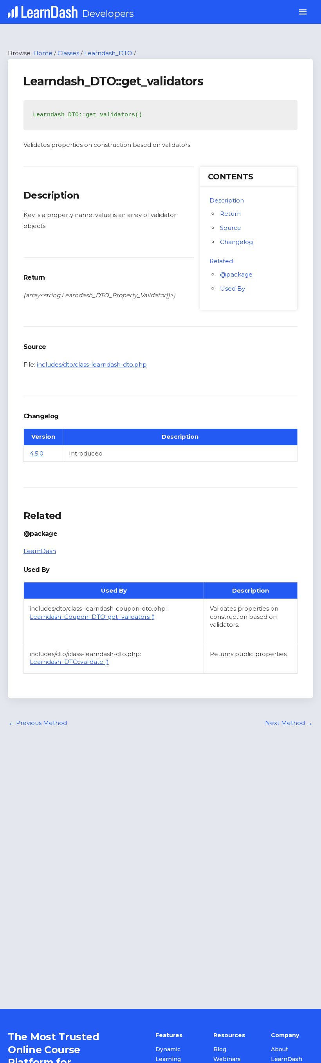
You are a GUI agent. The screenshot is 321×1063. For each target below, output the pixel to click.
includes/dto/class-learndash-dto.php (92, 364)
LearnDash (39, 551)
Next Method (288, 723)
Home (42, 53)
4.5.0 (36, 453)
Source (230, 227)
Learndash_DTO (108, 53)
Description (226, 200)
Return (230, 213)
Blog (219, 1049)
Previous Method (38, 723)
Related (221, 261)
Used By (232, 288)
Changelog (236, 242)
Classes (68, 53)
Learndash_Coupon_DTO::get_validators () (92, 616)
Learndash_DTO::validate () (69, 661)
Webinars (227, 1059)
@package (236, 274)
